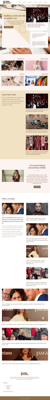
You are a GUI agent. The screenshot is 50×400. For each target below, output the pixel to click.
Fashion (35, 2)
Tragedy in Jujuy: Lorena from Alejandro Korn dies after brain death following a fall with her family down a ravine (36, 284)
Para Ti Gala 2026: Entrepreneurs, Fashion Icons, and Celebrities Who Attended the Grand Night (36, 25)
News (20, 2)
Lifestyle (30, 2)
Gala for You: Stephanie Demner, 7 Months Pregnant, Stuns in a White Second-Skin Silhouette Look (35, 262)
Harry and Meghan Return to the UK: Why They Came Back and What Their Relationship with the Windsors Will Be (37, 240)
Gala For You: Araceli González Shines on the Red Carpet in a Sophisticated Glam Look (21, 363)
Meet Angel (37, 186)
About (40, 2)
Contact (45, 2)
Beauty (24, 2)
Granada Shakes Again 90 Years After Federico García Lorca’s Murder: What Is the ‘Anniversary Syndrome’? (39, 35)
